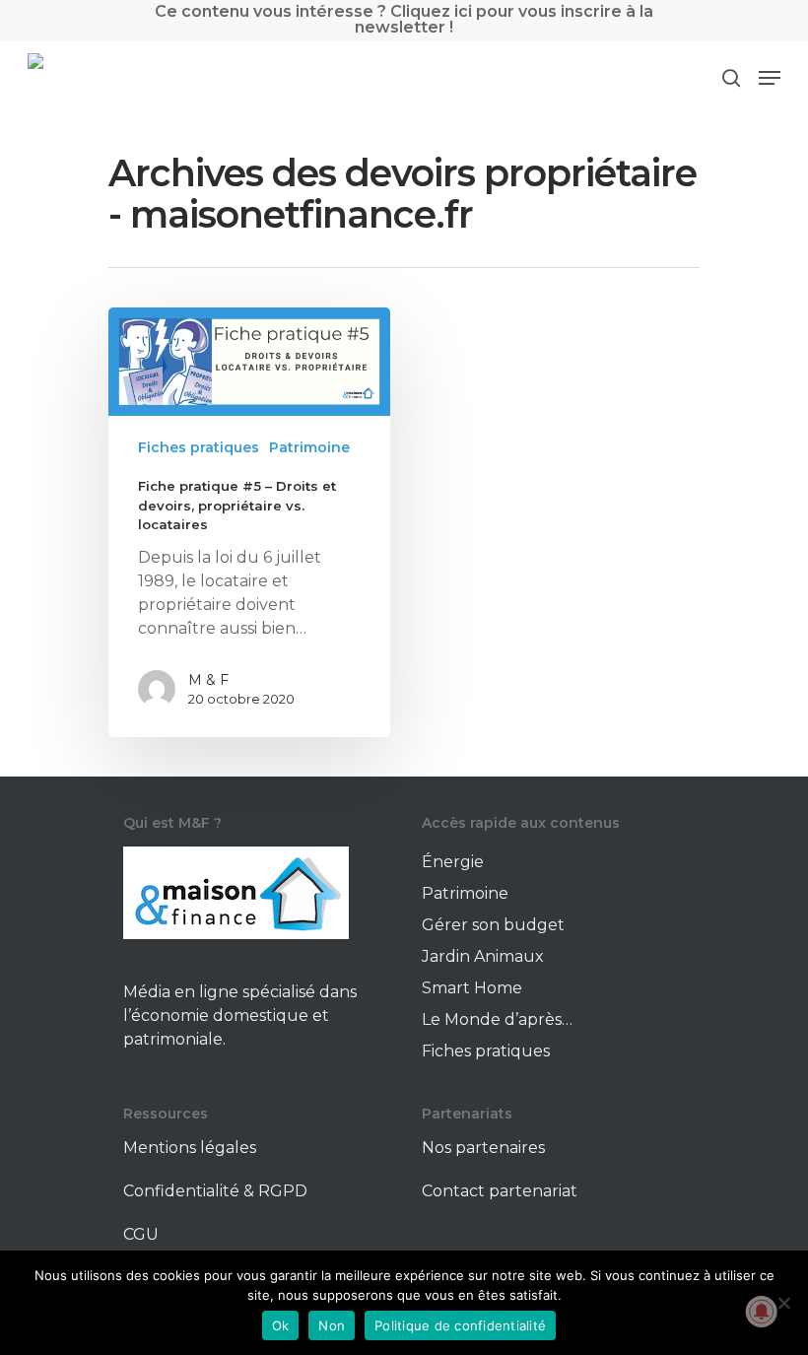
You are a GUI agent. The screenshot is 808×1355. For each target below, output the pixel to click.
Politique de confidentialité (460, 1325)
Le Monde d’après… (497, 1019)
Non (331, 1325)
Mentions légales (189, 1147)
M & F (208, 680)
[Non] (783, 1303)
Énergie (453, 861)
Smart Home (472, 988)
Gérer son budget (493, 924)
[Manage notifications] (761, 1311)
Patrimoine (309, 447)
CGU (141, 1234)
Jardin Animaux (483, 956)
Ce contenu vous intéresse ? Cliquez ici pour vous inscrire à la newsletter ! (404, 19)
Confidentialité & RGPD (215, 1191)
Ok (281, 1325)
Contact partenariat (499, 1191)
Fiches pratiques (198, 447)
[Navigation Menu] (769, 78)
